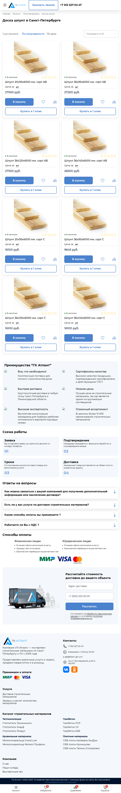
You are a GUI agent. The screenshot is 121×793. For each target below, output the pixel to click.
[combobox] (101, 34)
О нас (6, 764)
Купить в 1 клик (31, 111)
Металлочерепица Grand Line (20, 740)
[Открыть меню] (4, 5)
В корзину (19, 101)
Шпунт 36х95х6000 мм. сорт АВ (85, 81)
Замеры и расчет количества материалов (19, 702)
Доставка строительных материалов (16, 695)
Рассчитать (89, 606)
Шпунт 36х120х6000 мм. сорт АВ (26, 160)
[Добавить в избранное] (43, 102)
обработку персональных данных (91, 615)
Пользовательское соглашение (60, 782)
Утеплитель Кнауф (13, 727)
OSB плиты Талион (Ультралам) (81, 748)
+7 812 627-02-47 (71, 4)
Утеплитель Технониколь (17, 723)
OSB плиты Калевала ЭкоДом (80, 740)
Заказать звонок (43, 4)
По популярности (33, 33)
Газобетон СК (71, 727)
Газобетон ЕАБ (71, 731)
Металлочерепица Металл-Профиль (24, 744)
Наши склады (10, 767)
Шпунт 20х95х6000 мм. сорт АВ (26, 81)
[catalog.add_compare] (55, 102)
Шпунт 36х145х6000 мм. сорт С (84, 317)
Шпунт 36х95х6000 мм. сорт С (84, 239)
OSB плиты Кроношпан (76, 744)
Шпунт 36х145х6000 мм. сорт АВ (85, 160)
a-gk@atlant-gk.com (73, 657)
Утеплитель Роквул (14, 731)
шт (17, 87)
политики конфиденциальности (87, 617)
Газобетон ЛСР (71, 723)
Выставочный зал (13, 771)
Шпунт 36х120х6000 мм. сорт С (25, 317)
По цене (51, 33)
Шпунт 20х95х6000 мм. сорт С (25, 239)
